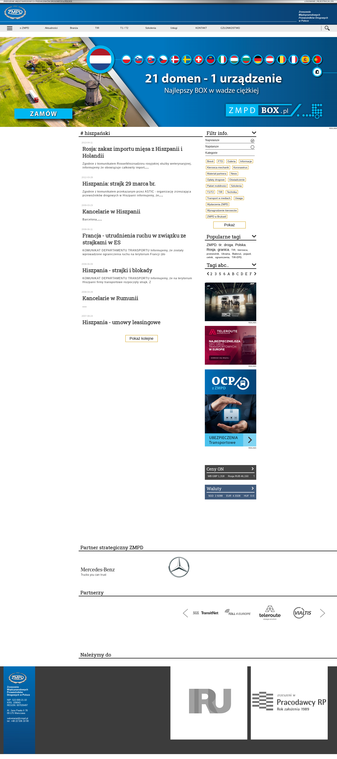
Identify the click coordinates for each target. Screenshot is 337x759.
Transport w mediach (218, 198)
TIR (97, 27)
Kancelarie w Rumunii (110, 298)
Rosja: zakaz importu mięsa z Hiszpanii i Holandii (132, 152)
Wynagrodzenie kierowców (222, 210)
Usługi (173, 27)
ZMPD (211, 245)
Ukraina (225, 253)
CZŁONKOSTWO (230, 27)
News (234, 173)
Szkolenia (150, 27)
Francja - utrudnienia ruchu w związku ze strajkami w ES (134, 239)
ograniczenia (222, 257)
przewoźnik (213, 253)
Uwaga (239, 198)
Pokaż (229, 225)
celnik (210, 257)
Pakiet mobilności (216, 185)
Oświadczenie (237, 179)
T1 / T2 (124, 27)
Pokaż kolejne (141, 338)
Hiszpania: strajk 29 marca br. (119, 183)
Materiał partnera (216, 173)
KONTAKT (201, 27)
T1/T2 (210, 192)
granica (223, 249)
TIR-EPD (237, 257)
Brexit (210, 161)
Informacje (246, 161)
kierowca (242, 249)
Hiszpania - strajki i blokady (117, 270)
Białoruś (236, 253)
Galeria (231, 161)
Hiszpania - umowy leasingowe (121, 322)
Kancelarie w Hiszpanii (111, 211)
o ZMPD (24, 27)
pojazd (247, 253)
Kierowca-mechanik (218, 167)
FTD (220, 161)
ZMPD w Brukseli (216, 216)
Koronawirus (240, 167)
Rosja (211, 249)
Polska (240, 245)
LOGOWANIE (309, 1)
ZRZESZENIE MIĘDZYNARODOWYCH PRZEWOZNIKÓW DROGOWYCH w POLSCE (38, 1)
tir (220, 245)
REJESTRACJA (323, 1)
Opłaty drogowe (216, 179)
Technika (232, 192)
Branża (74, 27)
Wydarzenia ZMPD (217, 204)
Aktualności (51, 27)
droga (228, 245)
